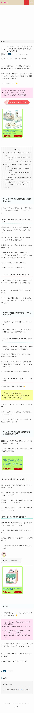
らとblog (4, 2)
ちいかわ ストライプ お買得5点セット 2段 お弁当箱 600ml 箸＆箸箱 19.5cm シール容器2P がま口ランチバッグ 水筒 (12, 132)
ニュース (10, 671)
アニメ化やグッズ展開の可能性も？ (18, 184)
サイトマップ (17, 703)
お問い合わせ (11, 703)
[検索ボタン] (26, 2)
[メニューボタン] (31, 2)
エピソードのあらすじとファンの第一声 (19, 161)
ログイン (19, 689)
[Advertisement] (17, 22)
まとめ (7, 187)
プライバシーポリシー (26, 703)
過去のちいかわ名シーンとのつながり (19, 182)
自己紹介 (5, 703)
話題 (9, 54)
